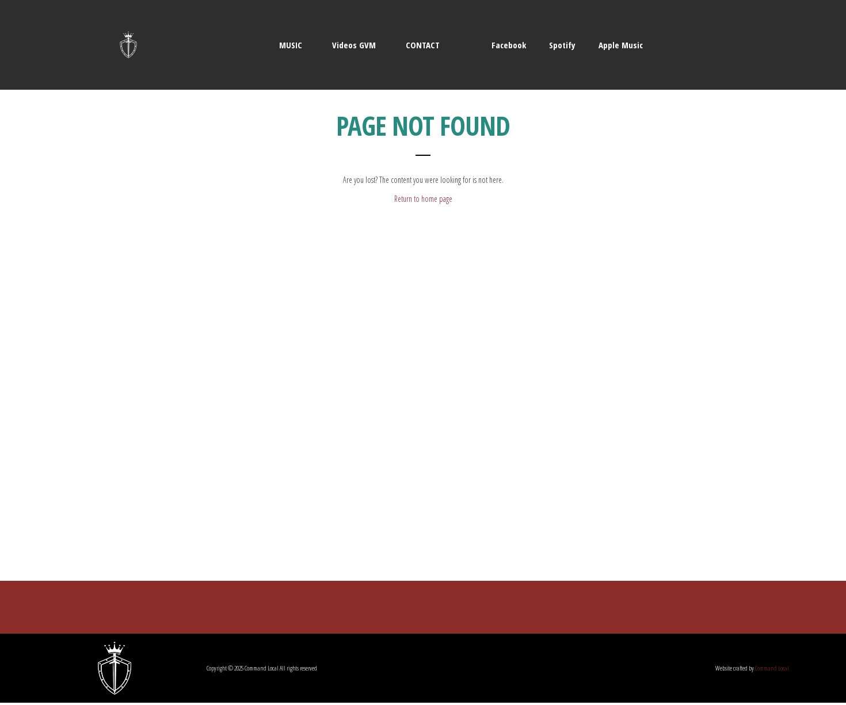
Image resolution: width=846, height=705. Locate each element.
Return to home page (423, 198)
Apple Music (619, 45)
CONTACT (423, 45)
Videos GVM (354, 45)
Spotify (561, 45)
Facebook (507, 45)
